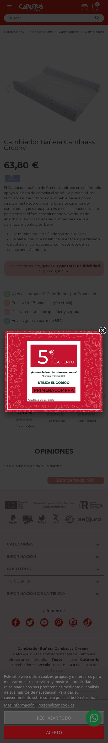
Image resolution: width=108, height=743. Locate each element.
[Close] (102, 330)
